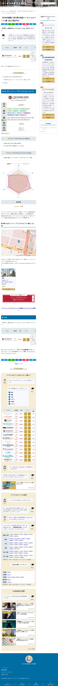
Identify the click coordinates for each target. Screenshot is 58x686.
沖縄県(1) (22, 557)
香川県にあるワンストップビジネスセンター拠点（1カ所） (18, 79)
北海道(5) (11, 534)
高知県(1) (26, 553)
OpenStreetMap (28, 255)
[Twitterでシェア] (4, 24)
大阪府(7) (11, 547)
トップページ (6, 11)
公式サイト (24, 56)
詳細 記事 (28, 56)
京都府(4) (16, 547)
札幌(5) (9, 572)
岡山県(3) (16, 551)
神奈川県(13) (18, 538)
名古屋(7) (9, 582)
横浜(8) (9, 579)
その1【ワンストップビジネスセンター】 (13, 76)
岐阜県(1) (26, 544)
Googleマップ (5, 280)
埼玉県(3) (23, 538)
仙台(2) (9, 574)
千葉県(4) (28, 538)
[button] (19, 241)
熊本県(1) (26, 555)
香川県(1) (11, 553)
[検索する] (54, 3)
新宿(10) (14, 577)
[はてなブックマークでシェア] (32, 24)
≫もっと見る (31, 648)
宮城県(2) (26, 534)
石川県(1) (31, 542)
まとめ (5, 82)
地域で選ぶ (14, 11)
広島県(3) (11, 551)
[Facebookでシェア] (18, 24)
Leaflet (18, 255)
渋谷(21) (9, 577)
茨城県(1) (11, 540)
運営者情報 (4, 670)
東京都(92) (11, 538)
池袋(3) (22, 577)
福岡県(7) (11, 555)
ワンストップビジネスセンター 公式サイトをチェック (19, 298)
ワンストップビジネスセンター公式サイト (23, 263)
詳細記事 (48, 49)
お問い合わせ (4, 674)
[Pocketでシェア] (25, 24)
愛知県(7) (11, 542)
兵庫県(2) (21, 547)
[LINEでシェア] (11, 24)
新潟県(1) (21, 542)
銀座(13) (18, 577)
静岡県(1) (16, 542)
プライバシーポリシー (6, 672)
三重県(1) (11, 548)
